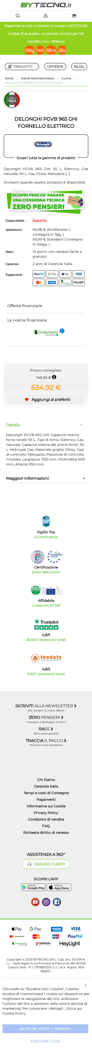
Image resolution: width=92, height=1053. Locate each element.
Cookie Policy (14, 1013)
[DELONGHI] (46, 146)
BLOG (79, 66)
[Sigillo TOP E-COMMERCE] (46, 521)
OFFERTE (55, 66)
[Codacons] (46, 589)
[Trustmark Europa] (54, 557)
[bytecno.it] (46, 5)
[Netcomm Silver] (37, 557)
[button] (46, 400)
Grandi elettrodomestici (38, 78)
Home (9, 78)
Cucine (66, 78)
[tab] (46, 425)
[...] (67, 174)
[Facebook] (57, 901)
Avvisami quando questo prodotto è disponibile (44, 182)
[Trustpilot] (46, 624)
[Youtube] (35, 901)
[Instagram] (46, 901)
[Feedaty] (46, 658)
